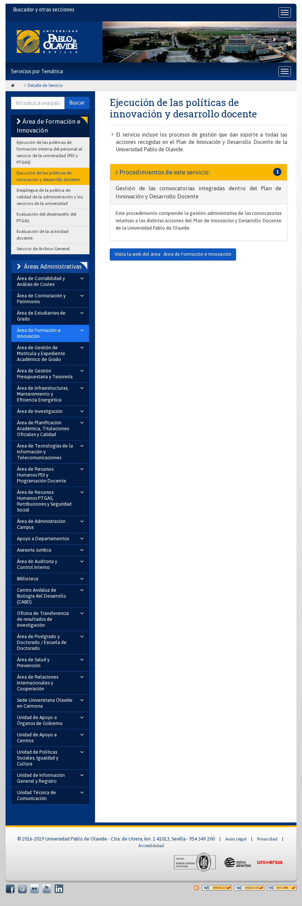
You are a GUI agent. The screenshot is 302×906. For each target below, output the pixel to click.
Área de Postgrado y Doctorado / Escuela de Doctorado (42, 642)
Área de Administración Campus (41, 524)
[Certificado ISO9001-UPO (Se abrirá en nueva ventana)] (195, 862)
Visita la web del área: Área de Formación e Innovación (173, 254)
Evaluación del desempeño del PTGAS (46, 217)
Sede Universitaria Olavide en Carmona (45, 703)
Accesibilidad (151, 845)
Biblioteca (27, 578)
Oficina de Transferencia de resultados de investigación (43, 619)
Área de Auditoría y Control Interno (37, 564)
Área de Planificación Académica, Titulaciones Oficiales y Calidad (43, 428)
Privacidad (267, 839)
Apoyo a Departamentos (43, 538)
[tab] (198, 192)
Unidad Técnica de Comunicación (36, 795)
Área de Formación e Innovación (39, 333)
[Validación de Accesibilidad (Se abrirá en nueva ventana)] (281, 887)
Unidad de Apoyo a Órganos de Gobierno (40, 720)
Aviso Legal (235, 839)
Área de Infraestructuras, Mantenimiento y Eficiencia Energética (43, 394)
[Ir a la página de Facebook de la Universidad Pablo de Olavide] (10, 888)
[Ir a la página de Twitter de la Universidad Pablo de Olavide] (22, 888)
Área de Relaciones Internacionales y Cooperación (37, 682)
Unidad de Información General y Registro (41, 778)
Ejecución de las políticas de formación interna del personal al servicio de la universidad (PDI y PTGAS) (49, 152)
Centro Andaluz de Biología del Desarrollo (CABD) (41, 596)
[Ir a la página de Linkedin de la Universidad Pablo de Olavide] (58, 888)
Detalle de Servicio (45, 85)
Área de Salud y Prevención (33, 662)
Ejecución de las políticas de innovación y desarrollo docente (48, 176)
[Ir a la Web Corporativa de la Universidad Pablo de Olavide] (47, 41)
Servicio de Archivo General (43, 248)
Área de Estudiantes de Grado (41, 316)
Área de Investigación (40, 411)
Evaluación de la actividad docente (43, 235)
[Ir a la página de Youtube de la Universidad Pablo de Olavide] (46, 888)
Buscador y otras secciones (43, 10)
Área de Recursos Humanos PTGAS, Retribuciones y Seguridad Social (44, 501)
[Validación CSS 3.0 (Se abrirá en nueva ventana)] (249, 887)
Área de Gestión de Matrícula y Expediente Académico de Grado (41, 353)
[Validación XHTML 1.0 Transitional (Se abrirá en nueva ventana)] (217, 887)
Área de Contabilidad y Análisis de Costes (41, 281)
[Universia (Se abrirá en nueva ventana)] (270, 862)
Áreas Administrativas (53, 266)
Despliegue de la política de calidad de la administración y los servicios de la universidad (50, 197)
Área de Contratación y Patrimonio (41, 298)
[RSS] (196, 887)
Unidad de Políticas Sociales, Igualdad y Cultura (37, 758)
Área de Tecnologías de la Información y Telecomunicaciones (45, 451)
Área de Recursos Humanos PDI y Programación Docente (41, 475)
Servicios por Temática (37, 71)
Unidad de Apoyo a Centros (37, 737)
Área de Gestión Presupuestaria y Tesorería (45, 373)
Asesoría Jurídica (34, 550)
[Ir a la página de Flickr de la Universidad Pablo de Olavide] (34, 888)
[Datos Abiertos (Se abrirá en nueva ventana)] (237, 862)
